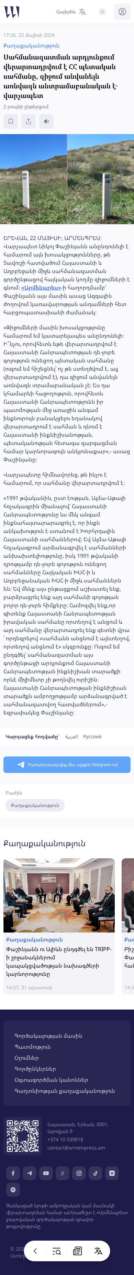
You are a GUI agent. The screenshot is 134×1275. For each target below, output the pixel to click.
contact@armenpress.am (76, 1147)
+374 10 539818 (65, 1139)
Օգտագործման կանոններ (51, 1079)
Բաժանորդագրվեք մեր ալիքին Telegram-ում (73, 764)
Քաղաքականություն (35, 805)
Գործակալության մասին (48, 1035)
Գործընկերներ (35, 1068)
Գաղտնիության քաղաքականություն (64, 1090)
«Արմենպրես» (41, 287)
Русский (92, 736)
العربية (71, 736)
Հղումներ (26, 1057)
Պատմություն (32, 1046)
